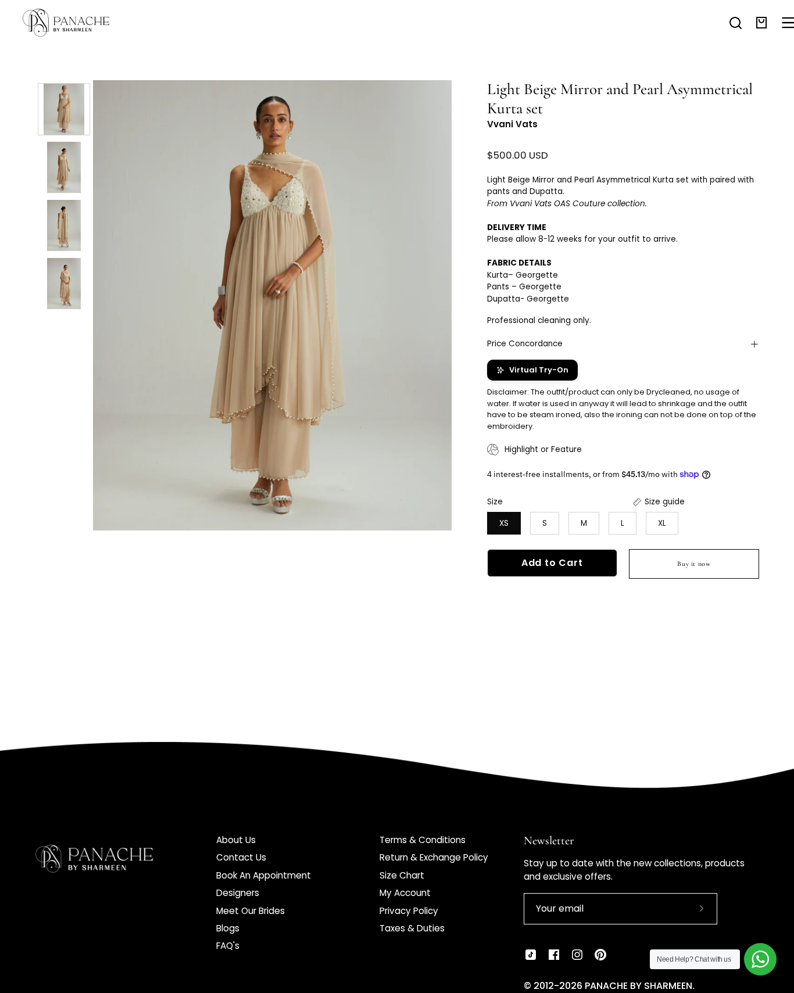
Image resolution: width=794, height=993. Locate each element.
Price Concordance (525, 343)
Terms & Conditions (423, 840)
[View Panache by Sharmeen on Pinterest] (600, 955)
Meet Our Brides (250, 911)
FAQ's (227, 946)
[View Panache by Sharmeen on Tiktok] (531, 955)
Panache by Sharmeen (638, 985)
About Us (236, 840)
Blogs (227, 928)
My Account (405, 893)
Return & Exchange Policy (434, 857)
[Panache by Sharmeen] (78, 23)
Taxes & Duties (412, 928)
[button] (735, 22)
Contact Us (241, 857)
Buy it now (693, 564)
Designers (237, 893)
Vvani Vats (512, 124)
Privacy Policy (409, 911)
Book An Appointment (263, 875)
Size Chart (402, 875)
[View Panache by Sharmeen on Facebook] (554, 955)
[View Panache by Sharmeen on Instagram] (577, 955)
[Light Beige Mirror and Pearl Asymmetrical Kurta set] (64, 109)
